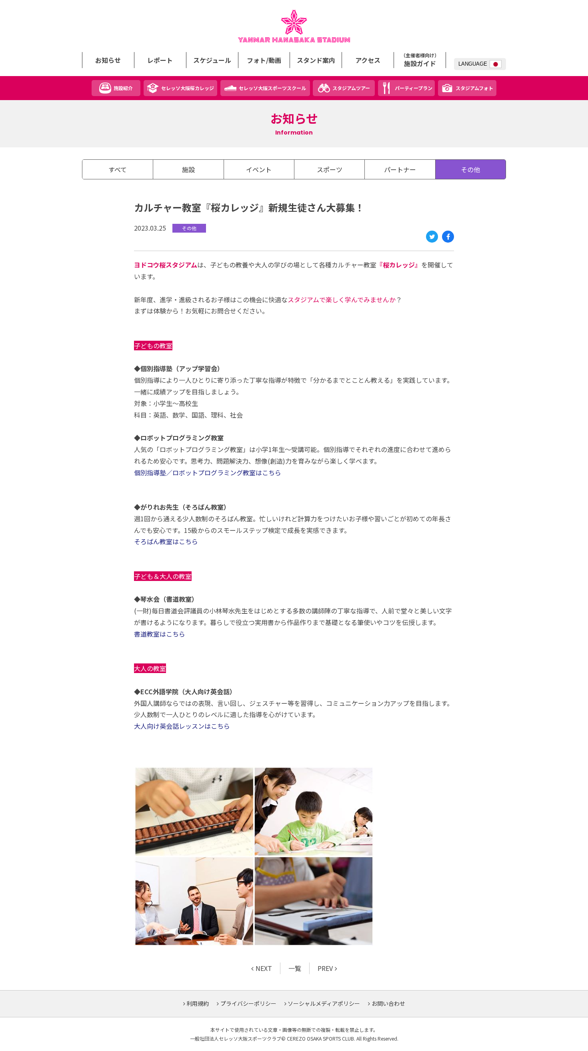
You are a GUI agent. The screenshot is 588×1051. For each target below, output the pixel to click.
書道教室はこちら (159, 634)
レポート (160, 60)
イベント (259, 169)
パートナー (400, 169)
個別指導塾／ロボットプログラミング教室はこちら (207, 472)
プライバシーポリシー (248, 1003)
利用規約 (197, 1003)
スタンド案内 (316, 60)
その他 (470, 169)
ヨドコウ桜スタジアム (294, 26)
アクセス (367, 60)
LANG (472, 64)
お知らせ (108, 60)
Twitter (432, 237)
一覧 (294, 968)
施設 (188, 169)
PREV (325, 968)
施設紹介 (123, 87)
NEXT (264, 968)
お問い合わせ (388, 1003)
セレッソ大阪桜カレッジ (187, 87)
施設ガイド (420, 60)
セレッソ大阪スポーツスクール (272, 87)
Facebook (448, 237)
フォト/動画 (264, 60)
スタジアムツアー (351, 87)
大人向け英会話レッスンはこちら (182, 726)
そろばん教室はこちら (166, 541)
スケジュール (212, 60)
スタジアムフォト (474, 87)
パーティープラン (413, 87)
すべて (117, 169)
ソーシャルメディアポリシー (324, 1003)
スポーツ (329, 169)
